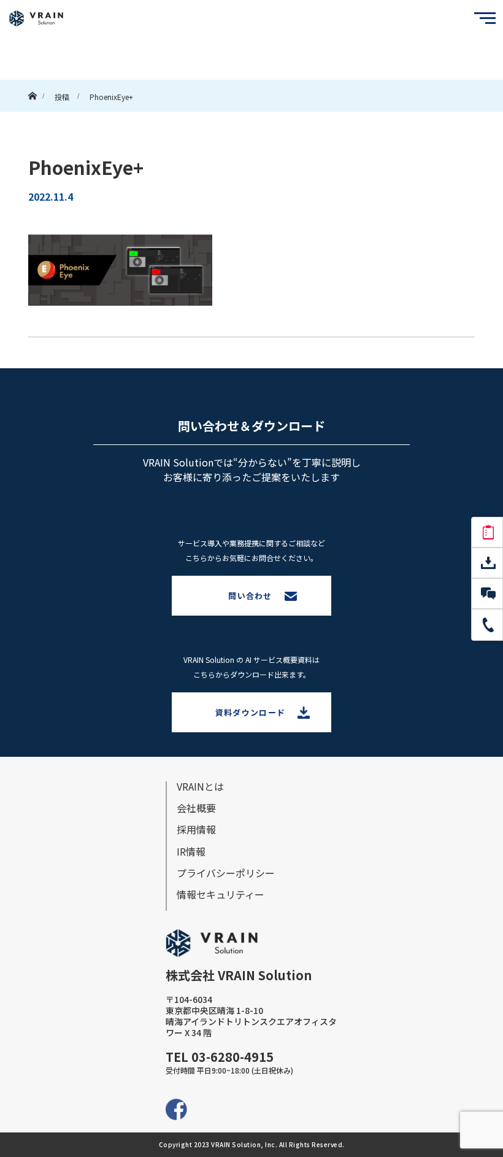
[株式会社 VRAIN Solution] (36, 18)
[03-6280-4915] (487, 624)
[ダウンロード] (487, 563)
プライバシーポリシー (226, 872)
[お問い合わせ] (487, 594)
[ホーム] (32, 84)
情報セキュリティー (220, 894)
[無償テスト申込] (487, 532)
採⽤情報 (196, 829)
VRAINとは (200, 786)
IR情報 (191, 851)
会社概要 (196, 807)
